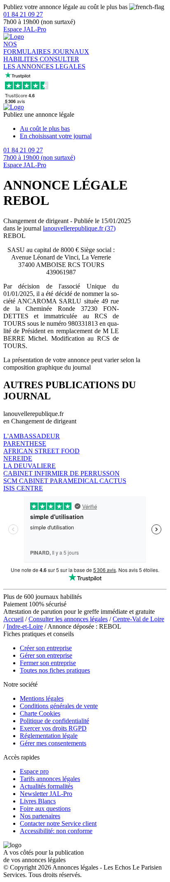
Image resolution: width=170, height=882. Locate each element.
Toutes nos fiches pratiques (55, 670)
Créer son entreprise (46, 647)
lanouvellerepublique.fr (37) (79, 228)
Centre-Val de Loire (138, 618)
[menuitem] (93, 128)
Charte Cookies (40, 713)
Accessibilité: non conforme (56, 830)
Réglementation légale (49, 735)
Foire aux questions (45, 808)
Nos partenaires (40, 816)
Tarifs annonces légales (50, 778)
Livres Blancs (38, 801)
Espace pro (34, 771)
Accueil (13, 618)
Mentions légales (42, 698)
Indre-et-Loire (25, 626)
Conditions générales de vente (59, 705)
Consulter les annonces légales (68, 618)
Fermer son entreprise (48, 662)
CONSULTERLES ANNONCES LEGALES (44, 62)
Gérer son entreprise (46, 655)
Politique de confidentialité (54, 720)
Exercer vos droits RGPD (53, 728)
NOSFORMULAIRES (27, 48)
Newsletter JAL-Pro (46, 793)
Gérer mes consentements (53, 743)
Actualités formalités (46, 786)
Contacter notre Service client (58, 823)
